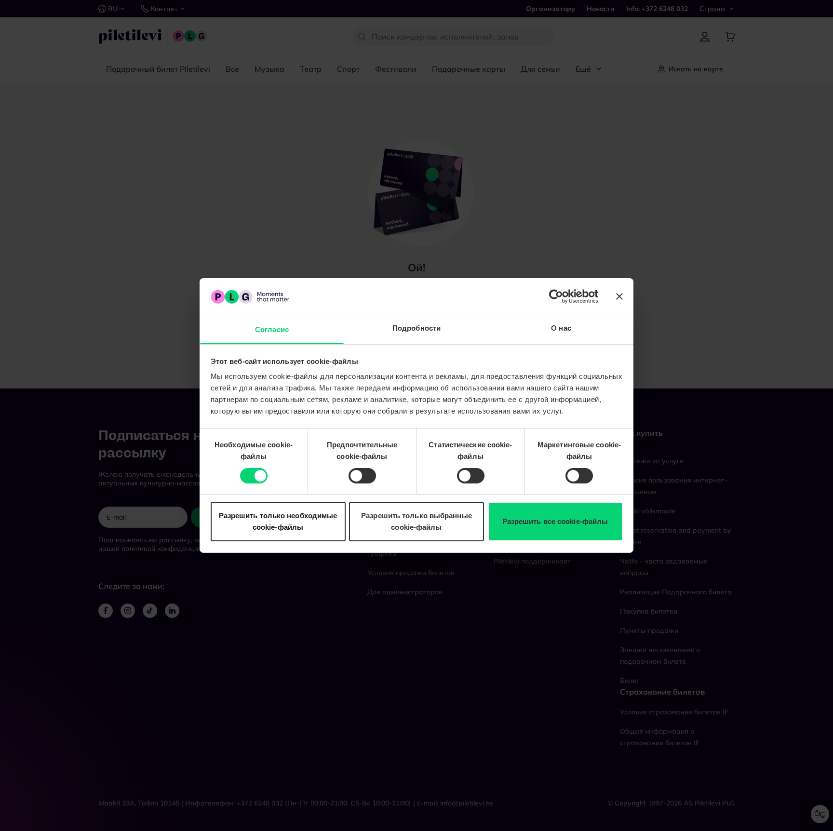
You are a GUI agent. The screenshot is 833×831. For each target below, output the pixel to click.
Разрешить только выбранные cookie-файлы (416, 522)
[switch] (362, 475)
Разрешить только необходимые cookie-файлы (278, 522)
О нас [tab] (561, 328)
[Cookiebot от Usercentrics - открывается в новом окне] (556, 296)
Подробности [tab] (416, 328)
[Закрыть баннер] (619, 296)
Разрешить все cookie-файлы (555, 522)
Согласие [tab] (272, 330)
